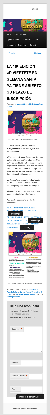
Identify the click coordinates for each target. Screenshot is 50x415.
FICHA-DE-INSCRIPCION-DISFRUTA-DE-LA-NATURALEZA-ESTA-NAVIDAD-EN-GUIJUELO (21, 209)
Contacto (33, 45)
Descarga (15, 213)
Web (13, 389)
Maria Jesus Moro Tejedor (25, 294)
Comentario (17, 329)
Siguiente (38, 53)
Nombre (16, 362)
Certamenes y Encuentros (16, 45)
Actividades (33, 289)
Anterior (11, 53)
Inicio (9, 34)
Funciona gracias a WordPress (25, 408)
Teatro (36, 39)
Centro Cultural (20, 34)
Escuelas (26, 39)
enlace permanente (14, 297)
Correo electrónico (19, 376)
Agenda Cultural (13, 39)
